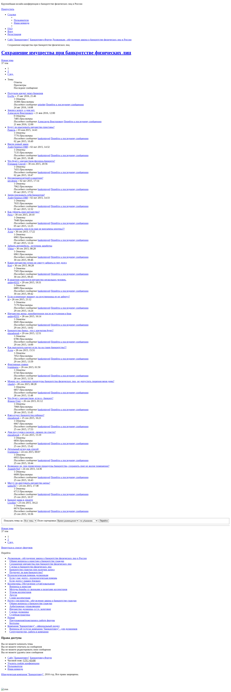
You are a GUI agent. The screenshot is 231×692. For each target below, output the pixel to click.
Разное (11, 617)
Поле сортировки (47, 520)
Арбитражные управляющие (24, 606)
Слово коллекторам (19, 597)
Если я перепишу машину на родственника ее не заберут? (39, 296)
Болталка (14, 623)
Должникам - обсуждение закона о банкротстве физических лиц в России (47, 558)
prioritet (41, 104)
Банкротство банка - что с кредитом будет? (30, 330)
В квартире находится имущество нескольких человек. (37, 279)
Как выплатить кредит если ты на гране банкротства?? (37, 347)
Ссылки (12, 14)
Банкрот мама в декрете (20, 500)
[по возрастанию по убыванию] (88, 520)
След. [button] (11, 74)
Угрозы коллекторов (20, 592)
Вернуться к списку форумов (17, 547)
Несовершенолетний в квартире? (25, 178)
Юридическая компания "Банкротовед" (22, 674)
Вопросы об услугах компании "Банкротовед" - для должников (43, 629)
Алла (10, 231)
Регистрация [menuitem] (14, 34)
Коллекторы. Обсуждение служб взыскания (31, 583)
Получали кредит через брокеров (25, 93)
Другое (13, 595)
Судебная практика (19, 614)
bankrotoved (44, 138)
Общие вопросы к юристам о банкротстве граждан (36, 561)
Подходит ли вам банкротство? (26, 572)
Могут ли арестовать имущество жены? (29, 483)
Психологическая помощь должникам (28, 575)
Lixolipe (12, 502)
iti (8, 299)
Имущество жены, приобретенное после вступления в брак (39, 313)
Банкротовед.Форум (41, 657)
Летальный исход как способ (23, 449)
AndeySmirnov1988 (18, 147)
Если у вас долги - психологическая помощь (33, 578)
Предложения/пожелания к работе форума (32, 620)
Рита (10, 214)
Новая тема (7, 60)
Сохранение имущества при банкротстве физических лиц (66, 52)
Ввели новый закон (18, 144)
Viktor (11, 248)
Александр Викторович (20, 113)
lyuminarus (13, 367)
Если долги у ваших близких (25, 581)
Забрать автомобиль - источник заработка (30, 245)
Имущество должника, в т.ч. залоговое (30, 609)
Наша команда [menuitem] (21, 23)
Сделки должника (19, 612)
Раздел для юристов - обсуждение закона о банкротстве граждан (42, 600)
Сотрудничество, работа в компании (29, 631)
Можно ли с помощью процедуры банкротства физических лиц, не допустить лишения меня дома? (61, 381)
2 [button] (8, 71)
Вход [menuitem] (10, 31)
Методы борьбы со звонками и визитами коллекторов (38, 589)
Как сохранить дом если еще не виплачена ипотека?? (36, 228)
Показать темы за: (14, 520)
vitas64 (11, 384)
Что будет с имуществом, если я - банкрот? (30, 398)
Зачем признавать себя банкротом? (26, 195)
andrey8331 (13, 282)
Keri (10, 265)
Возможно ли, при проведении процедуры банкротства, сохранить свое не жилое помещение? (58, 466)
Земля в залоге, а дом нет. (21, 110)
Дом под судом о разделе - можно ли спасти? (32, 432)
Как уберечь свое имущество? (24, 212)
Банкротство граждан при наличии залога (32, 569)
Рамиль (11, 130)
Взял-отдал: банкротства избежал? (26, 415)
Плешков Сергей (17, 164)
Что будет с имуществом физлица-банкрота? (31, 161)
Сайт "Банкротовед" (18, 657)
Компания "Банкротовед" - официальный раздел (34, 626)
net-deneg (12, 180)
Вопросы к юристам (20, 586)
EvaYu (11, 96)
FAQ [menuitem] (10, 28)
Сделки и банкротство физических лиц (30, 566)
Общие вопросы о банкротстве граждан (30, 603)
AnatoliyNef (14, 469)
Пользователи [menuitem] (21, 20)
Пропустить (7, 9)
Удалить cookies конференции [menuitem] (23, 663)
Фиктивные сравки (18, 364)
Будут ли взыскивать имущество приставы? (31, 127)
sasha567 (12, 485)
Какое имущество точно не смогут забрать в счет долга (37, 262)
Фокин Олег (14, 401)
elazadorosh (13, 333)
